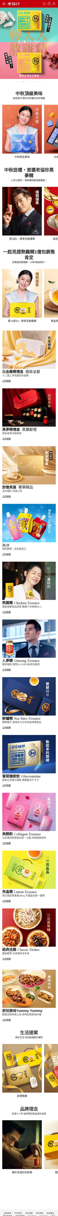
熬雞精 (21, 602)
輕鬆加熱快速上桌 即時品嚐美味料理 (21, 1014)
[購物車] (49, 4)
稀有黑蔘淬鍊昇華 (11, 433)
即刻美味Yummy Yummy (22, 1011)
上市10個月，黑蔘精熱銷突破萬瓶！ (29, 180)
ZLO (5, 545)
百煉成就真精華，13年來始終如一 (29, 262)
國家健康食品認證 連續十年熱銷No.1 (21, 606)
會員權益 (50, 1213)
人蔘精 (21, 660)
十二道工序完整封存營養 (15, 375)
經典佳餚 (21, 949)
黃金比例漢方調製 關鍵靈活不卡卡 (20, 780)
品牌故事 (7, 1213)
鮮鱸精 (21, 718)
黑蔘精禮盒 (19, 429)
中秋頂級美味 (29, 93)
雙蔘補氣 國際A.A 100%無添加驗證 (21, 664)
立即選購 (6, 381)
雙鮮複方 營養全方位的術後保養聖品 (21, 722)
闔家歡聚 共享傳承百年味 (15, 953)
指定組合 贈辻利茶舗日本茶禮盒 (29, 98)
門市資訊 (18, 1213)
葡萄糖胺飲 (21, 776)
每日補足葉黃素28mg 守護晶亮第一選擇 (23, 895)
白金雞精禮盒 (21, 371)
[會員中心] (54, 4)
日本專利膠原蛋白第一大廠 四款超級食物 (24, 838)
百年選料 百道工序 (12, 491)
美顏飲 (21, 834)
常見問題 (29, 1213)
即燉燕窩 (17, 487)
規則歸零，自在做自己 (14, 549)
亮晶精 (19, 891)
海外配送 (39, 1213)
